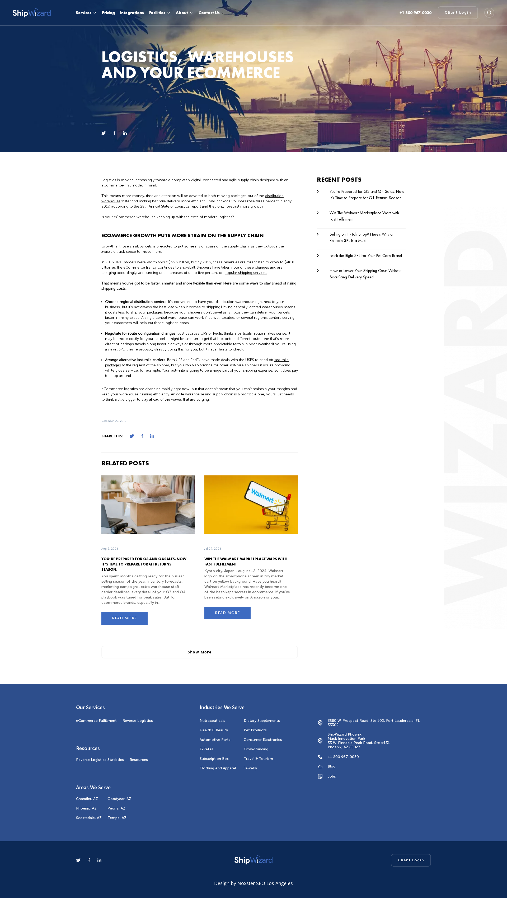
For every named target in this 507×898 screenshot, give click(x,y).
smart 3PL (116, 349)
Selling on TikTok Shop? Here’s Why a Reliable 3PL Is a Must (361, 237)
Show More (200, 651)
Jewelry (250, 768)
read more (124, 618)
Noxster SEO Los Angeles (265, 883)
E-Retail (206, 749)
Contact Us (209, 12)
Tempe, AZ (116, 818)
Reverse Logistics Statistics (100, 759)
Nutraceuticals (212, 720)
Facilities (157, 12)
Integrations (132, 12)
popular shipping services (245, 272)
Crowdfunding (256, 749)
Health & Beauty (214, 730)
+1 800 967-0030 (343, 757)
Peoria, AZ (116, 808)
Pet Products (255, 730)
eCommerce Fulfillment (96, 720)
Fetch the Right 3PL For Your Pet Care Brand (366, 255)
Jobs (332, 776)
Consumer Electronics (263, 739)
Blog (331, 766)
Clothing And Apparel (218, 768)
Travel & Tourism (258, 758)
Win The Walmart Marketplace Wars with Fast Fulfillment (364, 216)
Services (83, 12)
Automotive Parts (215, 739)
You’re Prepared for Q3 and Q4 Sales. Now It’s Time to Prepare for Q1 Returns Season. (143, 564)
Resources (139, 759)
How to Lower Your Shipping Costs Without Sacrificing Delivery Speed (365, 274)
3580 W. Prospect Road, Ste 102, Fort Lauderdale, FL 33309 (374, 723)
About (182, 12)
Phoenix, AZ (86, 808)
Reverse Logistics (138, 720)
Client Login (458, 12)
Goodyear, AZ (119, 799)
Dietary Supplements (262, 720)
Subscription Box (214, 758)
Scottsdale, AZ (89, 818)
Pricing (108, 12)
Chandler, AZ (87, 799)
